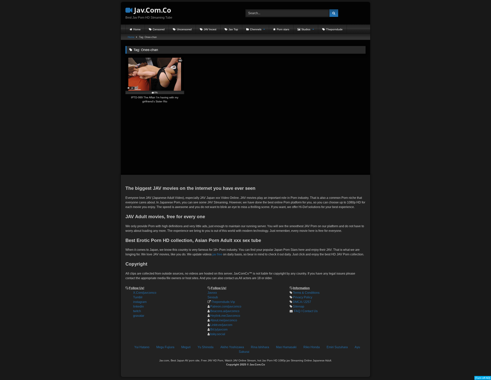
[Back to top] (485, 351)
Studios (305, 29)
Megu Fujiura (165, 347)
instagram (140, 302)
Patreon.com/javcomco (225, 306)
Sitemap (298, 306)
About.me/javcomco (223, 320)
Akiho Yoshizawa (232, 347)
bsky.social (217, 334)
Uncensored (184, 29)
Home (137, 29)
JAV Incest (210, 29)
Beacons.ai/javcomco (224, 311)
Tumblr (138, 297)
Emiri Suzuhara (337, 347)
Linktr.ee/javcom (221, 325)
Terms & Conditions (306, 292)
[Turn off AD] (482, 377)
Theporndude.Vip (223, 302)
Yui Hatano (141, 347)
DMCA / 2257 (302, 302)
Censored (159, 29)
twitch (137, 311)
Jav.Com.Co (151, 10)
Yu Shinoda (205, 347)
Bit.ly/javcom (218, 329)
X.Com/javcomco (144, 292)
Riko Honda (311, 347)
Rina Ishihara (260, 347)
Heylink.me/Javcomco (225, 315)
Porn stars (283, 29)
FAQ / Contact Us (305, 311)
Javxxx (212, 292)
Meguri (186, 347)
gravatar (138, 315)
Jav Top (233, 29)
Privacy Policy (302, 297)
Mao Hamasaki (286, 347)
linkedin (138, 306)
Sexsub (213, 297)
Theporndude (334, 29)
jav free (217, 254)
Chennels (255, 29)
